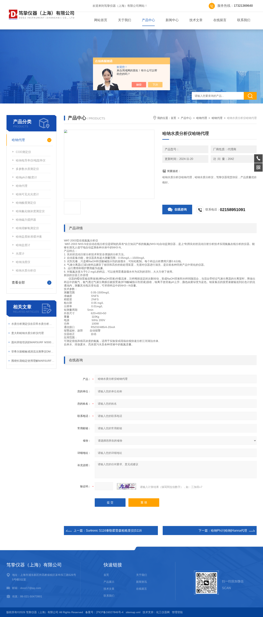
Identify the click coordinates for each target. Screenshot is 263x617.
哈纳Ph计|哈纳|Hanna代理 (229, 530)
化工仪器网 (163, 612)
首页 (173, 117)
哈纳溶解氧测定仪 (27, 228)
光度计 (20, 253)
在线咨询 (180, 209)
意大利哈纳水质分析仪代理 (27, 333)
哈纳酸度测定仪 (26, 202)
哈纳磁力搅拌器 (26, 219)
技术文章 (196, 20)
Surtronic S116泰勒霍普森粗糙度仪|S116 (114, 530)
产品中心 (148, 20)
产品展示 (109, 581)
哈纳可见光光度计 (27, 194)
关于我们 (124, 20)
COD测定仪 (23, 152)
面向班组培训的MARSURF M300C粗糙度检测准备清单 (32, 342)
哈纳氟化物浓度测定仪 (30, 211)
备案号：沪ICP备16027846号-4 (104, 612)
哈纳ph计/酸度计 (26, 177)
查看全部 (18, 282)
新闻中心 (172, 20)
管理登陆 (177, 612)
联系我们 (243, 20)
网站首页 (100, 20)
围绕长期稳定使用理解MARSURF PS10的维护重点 (32, 360)
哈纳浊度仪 (23, 262)
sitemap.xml (133, 612)
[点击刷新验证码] (126, 486)
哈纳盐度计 (23, 245)
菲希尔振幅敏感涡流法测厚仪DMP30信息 (32, 351)
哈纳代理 (18, 140)
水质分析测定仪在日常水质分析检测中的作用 (32, 323)
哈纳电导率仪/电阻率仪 (30, 160)
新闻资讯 (141, 581)
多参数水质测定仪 (27, 168)
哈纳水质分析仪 (26, 270)
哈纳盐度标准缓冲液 (29, 236)
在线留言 (219, 20)
